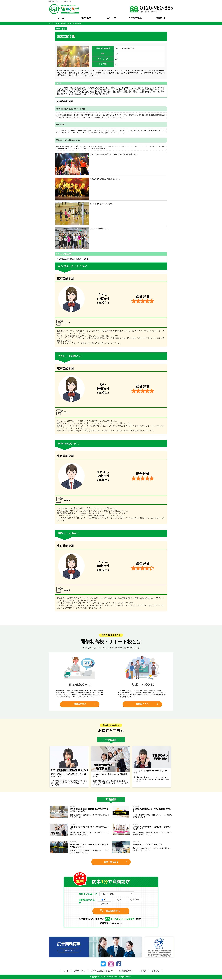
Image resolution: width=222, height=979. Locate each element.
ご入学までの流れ (136, 18)
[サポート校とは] (142, 653)
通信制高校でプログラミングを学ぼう (147, 844)
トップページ (53, 23)
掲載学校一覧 (65, 23)
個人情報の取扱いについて (102, 971)
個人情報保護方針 (125, 971)
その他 (105, 903)
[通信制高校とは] (80, 653)
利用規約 (142, 971)
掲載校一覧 (161, 18)
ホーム (61, 18)
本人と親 (136, 899)
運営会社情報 (79, 971)
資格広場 (155, 971)
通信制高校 (86, 18)
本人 (105, 899)
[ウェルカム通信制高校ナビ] (64, 5)
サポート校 (111, 18)
